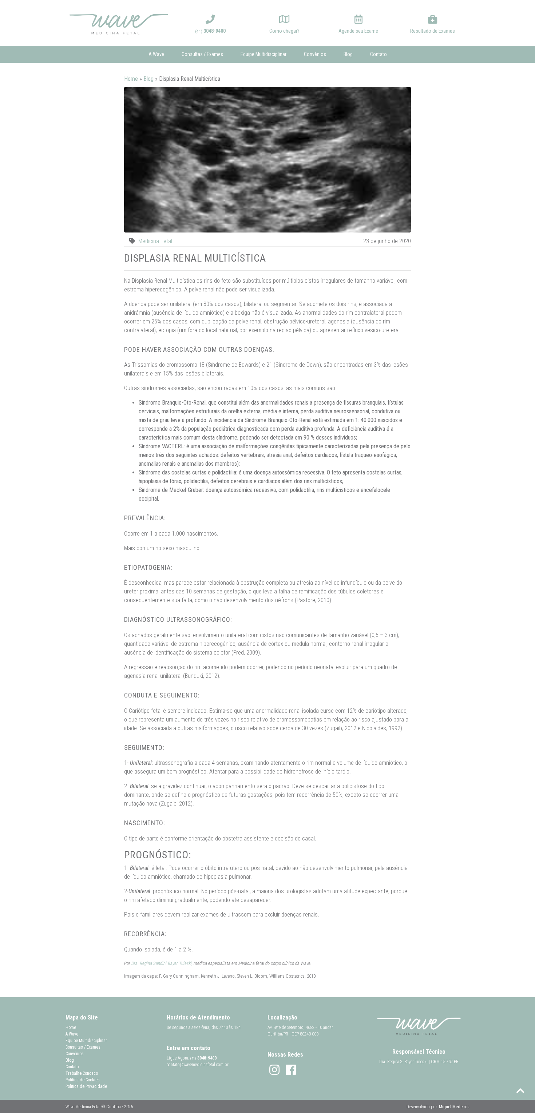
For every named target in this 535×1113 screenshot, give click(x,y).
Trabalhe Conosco (82, 1073)
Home (131, 78)
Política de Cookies (83, 1079)
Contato (378, 54)
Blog (348, 54)
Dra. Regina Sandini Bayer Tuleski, (162, 963)
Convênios (315, 54)
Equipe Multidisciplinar (263, 54)
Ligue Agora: (192, 1058)
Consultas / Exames (202, 54)
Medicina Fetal (155, 241)
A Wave (156, 54)
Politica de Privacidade (86, 1086)
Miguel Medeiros (454, 1106)
